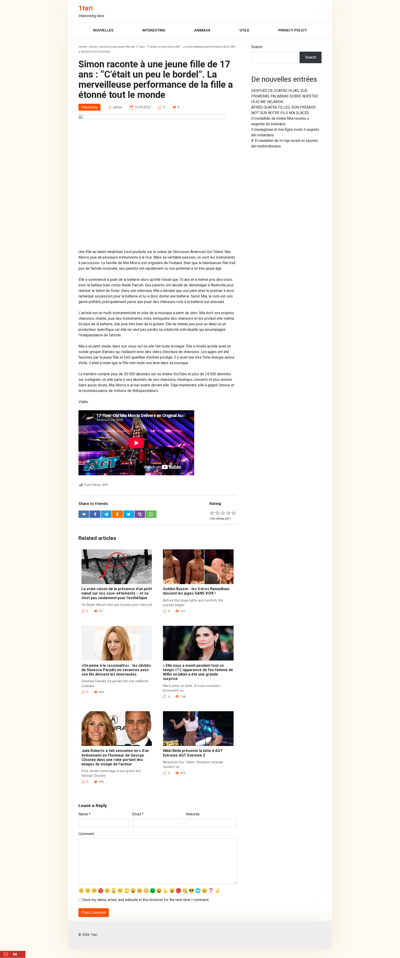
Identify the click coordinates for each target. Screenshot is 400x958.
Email (138, 814)
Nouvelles (103, 30)
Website (193, 814)
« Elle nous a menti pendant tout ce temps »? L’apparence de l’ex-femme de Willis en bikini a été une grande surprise (198, 672)
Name (84, 814)
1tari (85, 8)
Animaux (202, 30)
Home (82, 46)
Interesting (153, 30)
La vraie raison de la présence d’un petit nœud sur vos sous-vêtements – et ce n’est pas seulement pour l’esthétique (116, 593)
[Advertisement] (157, 214)
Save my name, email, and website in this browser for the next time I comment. (145, 900)
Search (256, 47)
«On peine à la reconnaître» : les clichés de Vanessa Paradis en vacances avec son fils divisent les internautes (116, 669)
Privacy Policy (292, 30)
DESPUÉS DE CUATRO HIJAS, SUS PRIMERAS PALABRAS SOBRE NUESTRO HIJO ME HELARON (284, 96)
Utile (244, 30)
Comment (86, 834)
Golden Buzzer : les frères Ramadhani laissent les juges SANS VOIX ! (196, 591)
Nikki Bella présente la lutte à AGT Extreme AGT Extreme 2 (193, 752)
